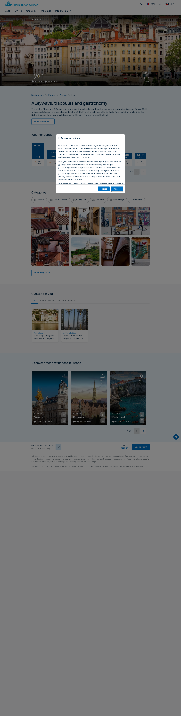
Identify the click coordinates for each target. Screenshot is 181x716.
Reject (104, 189)
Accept (117, 189)
